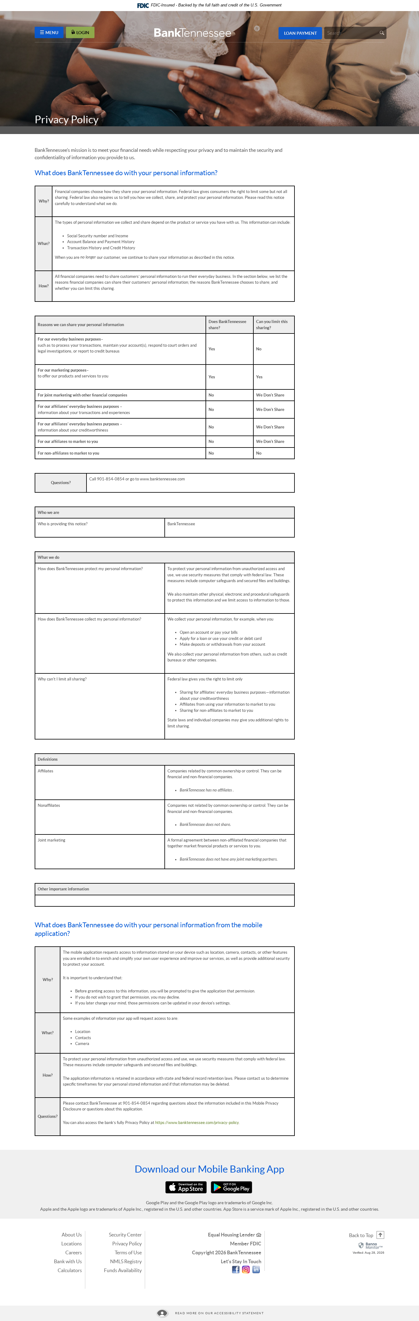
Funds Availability (123, 1270)
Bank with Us (68, 1261)
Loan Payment (300, 33)
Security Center (125, 1234)
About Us (72, 1234)
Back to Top (361, 1235)
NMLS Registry (126, 1261)
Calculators (70, 1270)
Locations (71, 1243)
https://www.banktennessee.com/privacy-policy (197, 1122)
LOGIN (82, 32)
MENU (51, 32)
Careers (73, 1252)
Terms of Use (128, 1252)
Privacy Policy (127, 1243)
